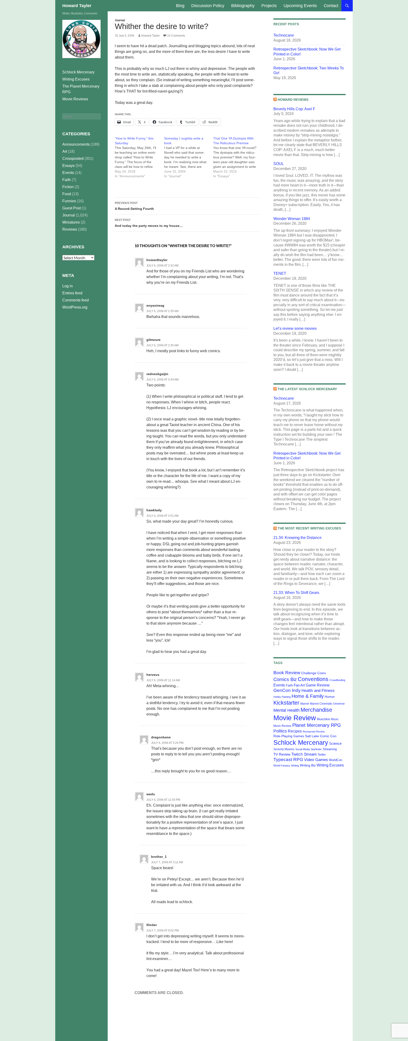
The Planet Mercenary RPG (80, 89)
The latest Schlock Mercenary (307, 389)
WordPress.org (74, 307)
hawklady (154, 510)
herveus (152, 675)
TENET (279, 273)
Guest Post (71, 208)
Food (66, 194)
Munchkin (323, 719)
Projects (269, 5)
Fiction (68, 187)
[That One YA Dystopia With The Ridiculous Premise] (238, 157)
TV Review (281, 754)
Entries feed (72, 293)
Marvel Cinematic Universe (327, 703)
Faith (289, 685)
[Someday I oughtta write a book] (188, 157)
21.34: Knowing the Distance (297, 538)
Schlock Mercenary (300, 742)
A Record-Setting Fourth (134, 206)
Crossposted (73, 159)
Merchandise (316, 710)
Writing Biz (308, 765)
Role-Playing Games (288, 736)
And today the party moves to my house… (149, 223)
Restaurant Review (314, 731)
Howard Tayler (76, 5)
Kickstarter (286, 703)
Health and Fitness (318, 690)
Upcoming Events (300, 5)
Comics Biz (285, 679)
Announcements (76, 144)
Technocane (283, 35)
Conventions (313, 679)
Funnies (69, 201)
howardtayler (156, 260)
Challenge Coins (313, 673)
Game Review (318, 685)
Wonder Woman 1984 (291, 219)
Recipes (295, 731)
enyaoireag (155, 305)
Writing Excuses (330, 765)
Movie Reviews (75, 99)
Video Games (316, 759)
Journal (120, 20)
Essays (68, 166)
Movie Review (294, 718)
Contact (331, 5)
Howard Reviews (293, 100)
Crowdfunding (337, 680)
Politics (280, 731)
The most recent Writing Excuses (309, 528)
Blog (180, 5)
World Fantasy (281, 765)
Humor (330, 696)
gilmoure (153, 340)
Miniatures (71, 222)
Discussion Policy (207, 5)
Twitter (322, 754)
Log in (67, 286)
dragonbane (161, 737)
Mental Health (286, 710)
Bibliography (243, 5)
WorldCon (335, 760)
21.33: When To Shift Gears (296, 593)
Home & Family (308, 696)
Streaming (330, 749)
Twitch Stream (304, 754)
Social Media (302, 749)
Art (64, 151)
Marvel (304, 703)
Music (335, 719)
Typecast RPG (288, 759)
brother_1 (159, 857)
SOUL (278, 164)
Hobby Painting (282, 696)
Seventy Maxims (283, 749)
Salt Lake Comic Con (320, 736)
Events (279, 685)
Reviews (69, 229)
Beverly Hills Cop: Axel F (294, 109)
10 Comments (176, 35)
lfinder (151, 925)
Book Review (286, 672)
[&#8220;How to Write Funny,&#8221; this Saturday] (139, 157)
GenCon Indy (287, 690)
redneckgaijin (157, 374)
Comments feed (75, 300)
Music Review (282, 726)
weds (150, 794)
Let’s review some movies (295, 328)
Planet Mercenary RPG (316, 725)
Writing (295, 765)
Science (335, 743)
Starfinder (316, 749)
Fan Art (299, 685)
